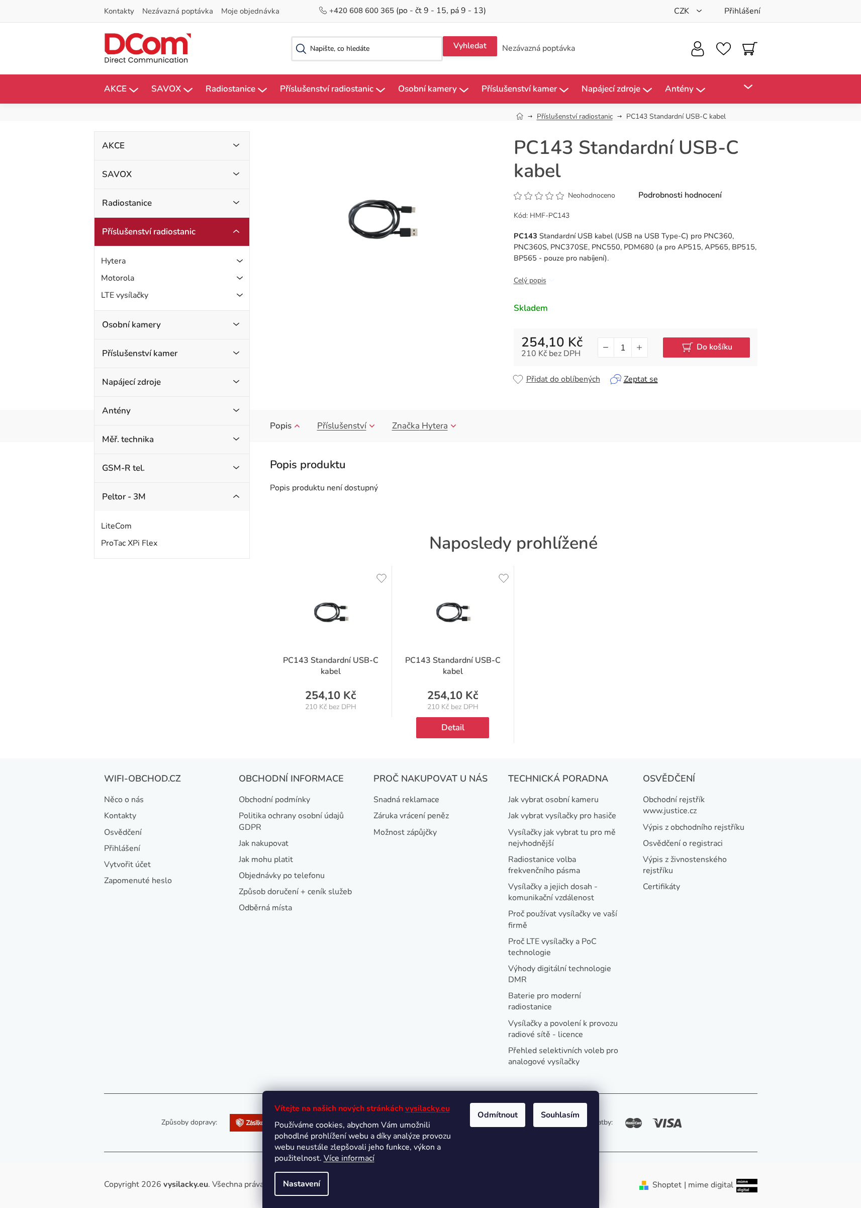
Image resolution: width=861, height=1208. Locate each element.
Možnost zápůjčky (405, 832)
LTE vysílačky (124, 295)
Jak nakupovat (264, 843)
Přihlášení (122, 848)
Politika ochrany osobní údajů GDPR (291, 821)
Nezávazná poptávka (177, 11)
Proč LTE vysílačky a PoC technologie (552, 947)
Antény (116, 410)
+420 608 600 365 (362, 11)
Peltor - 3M (124, 496)
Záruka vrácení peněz (411, 815)
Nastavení (301, 1183)
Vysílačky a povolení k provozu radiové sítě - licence (563, 1029)
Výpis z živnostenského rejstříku (685, 865)
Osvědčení (123, 832)
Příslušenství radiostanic (149, 231)
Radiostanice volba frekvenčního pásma (544, 865)
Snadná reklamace (406, 799)
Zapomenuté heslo (138, 880)
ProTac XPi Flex (129, 543)
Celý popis (530, 280)
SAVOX (117, 174)
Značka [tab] (420, 426)
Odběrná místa (265, 907)
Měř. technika (128, 439)
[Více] (741, 87)
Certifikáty (661, 886)
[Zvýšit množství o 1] (639, 347)
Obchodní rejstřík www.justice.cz (674, 805)
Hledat (470, 46)
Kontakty (119, 11)
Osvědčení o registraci (683, 843)
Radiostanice (127, 203)
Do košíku (714, 347)
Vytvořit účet (127, 864)
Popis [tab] (281, 426)
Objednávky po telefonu (282, 875)
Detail (452, 727)
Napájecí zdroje (131, 382)
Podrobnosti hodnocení (680, 195)
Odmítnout (497, 1114)
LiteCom (116, 526)
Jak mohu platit (266, 859)
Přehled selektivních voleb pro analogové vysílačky (563, 1056)
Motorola (117, 278)
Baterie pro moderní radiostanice (544, 1001)
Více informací (349, 1158)
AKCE (113, 145)
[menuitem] (121, 89)
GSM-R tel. (123, 468)
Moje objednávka (250, 11)
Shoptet (667, 1184)
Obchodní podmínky (274, 799)
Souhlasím (560, 1114)
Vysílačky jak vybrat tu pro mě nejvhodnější (562, 838)
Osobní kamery (131, 324)
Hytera (113, 261)
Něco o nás (124, 799)
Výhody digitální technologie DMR (559, 974)
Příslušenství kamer (139, 353)
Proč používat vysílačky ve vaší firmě (562, 919)
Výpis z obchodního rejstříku (693, 827)
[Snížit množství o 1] (606, 347)
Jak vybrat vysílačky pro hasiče (562, 815)
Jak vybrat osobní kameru (553, 799)
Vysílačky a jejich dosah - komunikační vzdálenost (553, 892)
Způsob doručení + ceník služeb (295, 891)
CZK (682, 11)
